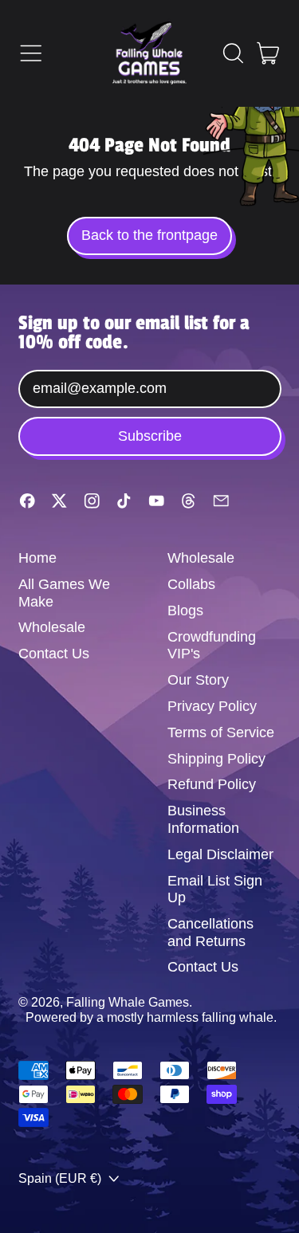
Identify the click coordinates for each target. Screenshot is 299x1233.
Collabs (191, 584)
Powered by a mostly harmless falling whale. (151, 1017)
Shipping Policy (216, 759)
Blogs (185, 610)
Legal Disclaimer (220, 854)
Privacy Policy (212, 706)
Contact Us (53, 654)
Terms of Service (220, 732)
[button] (233, 53)
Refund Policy (211, 784)
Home (37, 558)
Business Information (203, 819)
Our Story (198, 680)
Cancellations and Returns (210, 932)
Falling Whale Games (127, 1002)
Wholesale (51, 627)
